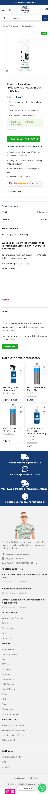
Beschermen (7, 628)
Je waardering (9, 263)
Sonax (4, 704)
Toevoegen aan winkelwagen (23, 139)
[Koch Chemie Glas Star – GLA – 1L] (37, 374)
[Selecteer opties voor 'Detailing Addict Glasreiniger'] (20, 366)
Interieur (15, 26)
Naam (5, 299)
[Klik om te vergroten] (7, 71)
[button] (44, 366)
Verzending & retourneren (13, 730)
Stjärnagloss (7, 709)
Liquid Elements (9, 689)
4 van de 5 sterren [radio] (27, 263)
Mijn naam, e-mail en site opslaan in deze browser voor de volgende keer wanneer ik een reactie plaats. (23, 327)
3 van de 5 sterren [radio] (24, 263)
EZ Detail (6, 664)
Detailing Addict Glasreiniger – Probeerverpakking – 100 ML (36, 432)
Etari (4, 659)
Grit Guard (7, 669)
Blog (4, 761)
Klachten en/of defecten (13, 735)
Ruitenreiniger (27, 26)
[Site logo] (25, 9)
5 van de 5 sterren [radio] (29, 263)
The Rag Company (10, 714)
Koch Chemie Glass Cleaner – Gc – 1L (13, 429)
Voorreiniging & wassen (12, 618)
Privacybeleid (8, 740)
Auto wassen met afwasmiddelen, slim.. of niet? (25, 576)
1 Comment (22, 582)
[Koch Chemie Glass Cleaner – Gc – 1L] (13, 415)
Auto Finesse (8, 649)
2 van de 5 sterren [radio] (22, 263)
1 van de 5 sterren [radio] (20, 263)
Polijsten (6, 623)
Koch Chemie (32, 393)
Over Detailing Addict (12, 756)
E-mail (5, 311)
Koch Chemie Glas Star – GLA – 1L (36, 388)
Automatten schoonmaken (16, 588)
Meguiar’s (6, 694)
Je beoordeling (9, 268)
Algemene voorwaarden (13, 725)
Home (5, 26)
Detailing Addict (10, 393)
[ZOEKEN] (45, 18)
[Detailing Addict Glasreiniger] (13, 374)
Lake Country (8, 684)
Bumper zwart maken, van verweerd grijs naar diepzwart (24, 601)
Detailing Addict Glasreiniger (11, 388)
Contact (5, 766)
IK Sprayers (7, 674)
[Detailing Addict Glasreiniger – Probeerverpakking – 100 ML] (37, 415)
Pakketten (7, 638)
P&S (4, 699)
